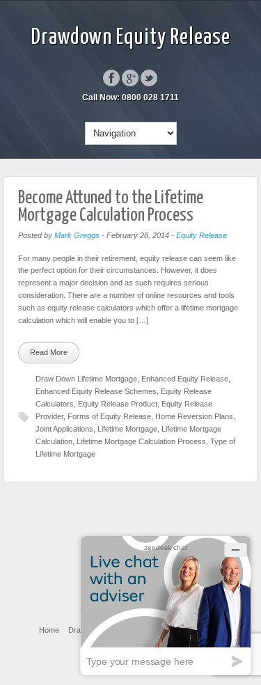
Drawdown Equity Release (130, 37)
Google (130, 78)
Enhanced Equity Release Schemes (96, 391)
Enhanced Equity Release (184, 379)
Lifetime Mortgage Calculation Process (141, 441)
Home (49, 630)
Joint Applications (64, 429)
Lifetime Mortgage (127, 429)
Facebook (111, 78)
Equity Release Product (117, 404)
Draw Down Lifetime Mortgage (86, 379)
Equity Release (201, 235)
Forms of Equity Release (109, 416)
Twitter (149, 78)
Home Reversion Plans (194, 416)
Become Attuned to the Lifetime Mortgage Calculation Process (110, 207)
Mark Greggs (77, 235)
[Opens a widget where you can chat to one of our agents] (165, 605)
